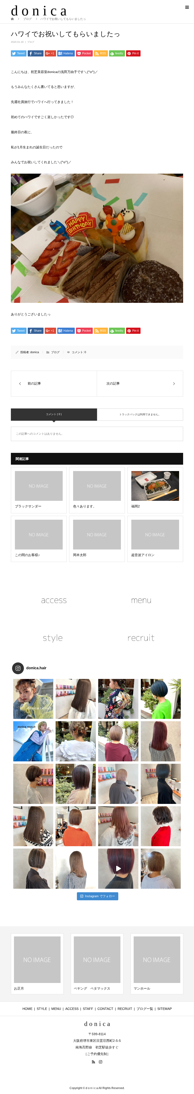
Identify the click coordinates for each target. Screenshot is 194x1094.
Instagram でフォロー (100, 896)
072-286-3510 (101, 1075)
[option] (37, 964)
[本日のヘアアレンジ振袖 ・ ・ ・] (118, 699)
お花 (137, 988)
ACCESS (72, 1009)
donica (34, 352)
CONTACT (105, 1009)
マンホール (82, 988)
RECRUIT (125, 1009)
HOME (27, 1009)
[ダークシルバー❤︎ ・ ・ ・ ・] (161, 784)
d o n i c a (39, 10)
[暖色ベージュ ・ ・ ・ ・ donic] (76, 826)
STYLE (42, 1009)
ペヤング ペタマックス (32, 988)
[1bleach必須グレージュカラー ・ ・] (33, 826)
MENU (56, 1009)
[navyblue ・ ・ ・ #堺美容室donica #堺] (161, 699)
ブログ (30, 42)
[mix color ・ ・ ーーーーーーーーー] (118, 869)
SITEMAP (164, 1009)
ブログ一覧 (145, 1009)
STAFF (88, 1009)
